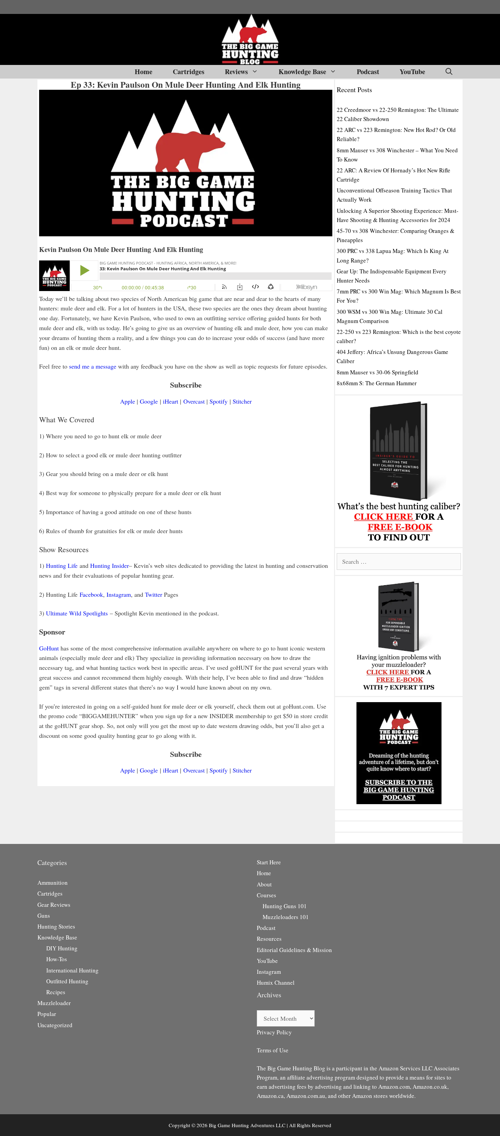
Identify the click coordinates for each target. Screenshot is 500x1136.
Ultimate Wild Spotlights (77, 613)
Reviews (236, 72)
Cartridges (188, 72)
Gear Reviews (53, 905)
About (264, 884)
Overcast (194, 401)
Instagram (118, 594)
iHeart (170, 401)
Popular (46, 1014)
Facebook (91, 594)
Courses (266, 895)
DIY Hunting (62, 948)
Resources (269, 939)
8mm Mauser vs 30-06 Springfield (377, 372)
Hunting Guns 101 (285, 906)
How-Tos (56, 959)
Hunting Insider (109, 565)
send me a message (92, 366)
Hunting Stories (56, 926)
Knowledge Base (302, 72)
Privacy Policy (274, 1032)
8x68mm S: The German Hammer (377, 383)
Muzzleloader (54, 1003)
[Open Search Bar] (449, 72)
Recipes (55, 992)
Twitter (153, 594)
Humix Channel (276, 982)
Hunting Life (62, 565)
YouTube (412, 72)
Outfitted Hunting (67, 981)
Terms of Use (272, 1050)
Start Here (269, 862)
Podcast (368, 72)
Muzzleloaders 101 (286, 917)
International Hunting (72, 970)
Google (149, 401)
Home (143, 72)
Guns (43, 915)
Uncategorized (54, 1025)
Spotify (219, 401)
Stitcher (242, 401)
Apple (127, 401)
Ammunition (52, 882)
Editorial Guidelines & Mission (294, 950)
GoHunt (49, 648)
